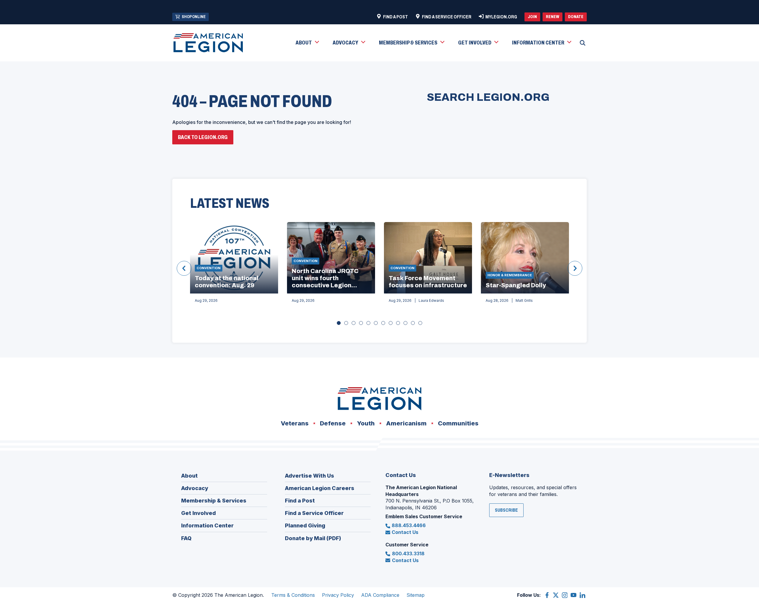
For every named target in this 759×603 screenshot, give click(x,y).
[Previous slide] (184, 268)
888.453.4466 (409, 525)
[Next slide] (574, 268)
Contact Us (405, 532)
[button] (307, 43)
